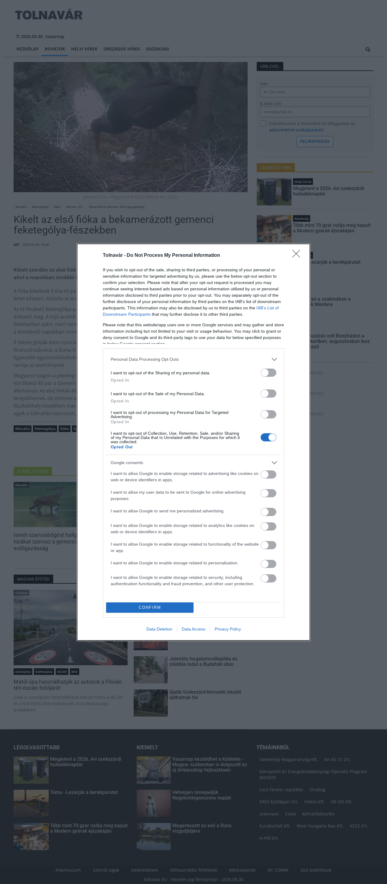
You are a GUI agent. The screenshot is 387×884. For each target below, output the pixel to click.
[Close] (298, 255)
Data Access (193, 629)
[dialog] (193, 442)
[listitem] (193, 359)
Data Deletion (159, 629)
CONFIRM (150, 607)
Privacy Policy (228, 629)
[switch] (268, 373)
